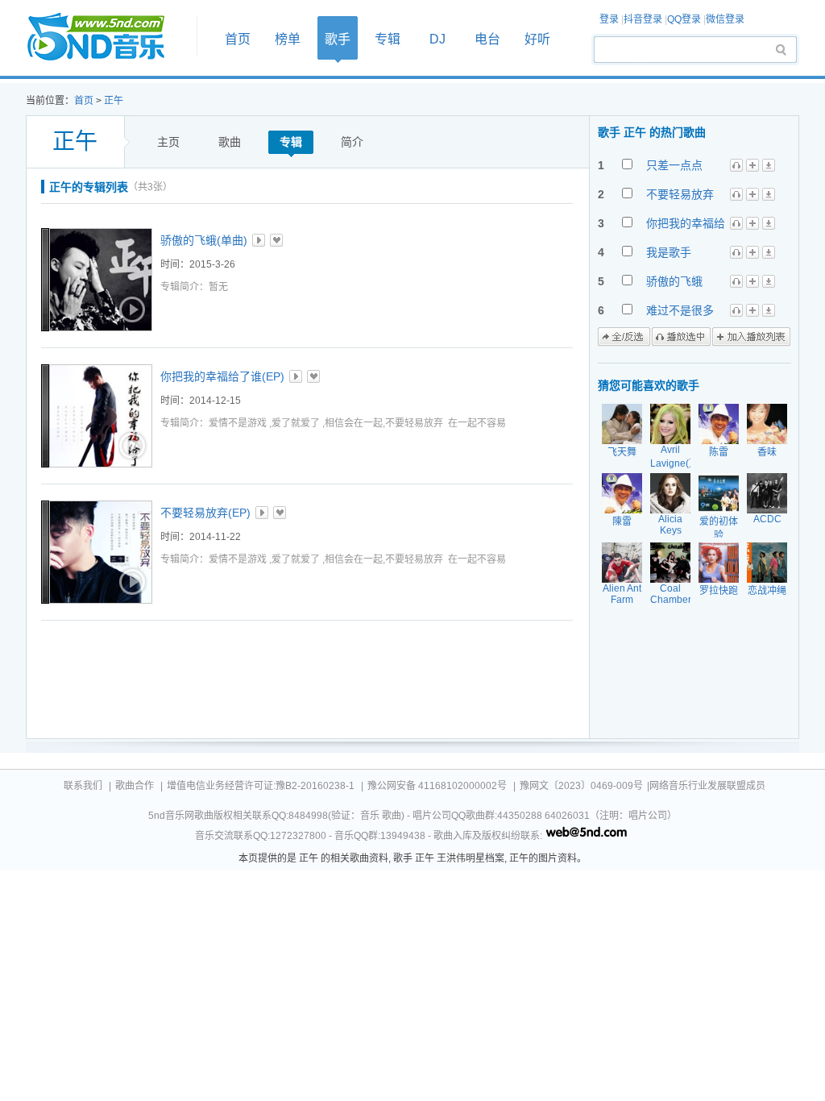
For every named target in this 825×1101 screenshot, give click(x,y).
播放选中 (681, 337)
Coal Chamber (670, 594)
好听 (537, 39)
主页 (168, 141)
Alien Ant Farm (622, 594)
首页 (106, 37)
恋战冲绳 (767, 590)
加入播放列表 (751, 337)
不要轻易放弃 (680, 194)
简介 (352, 141)
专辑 (387, 39)
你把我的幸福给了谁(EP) (222, 376)
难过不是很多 (680, 310)
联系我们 (83, 785)
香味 (767, 452)
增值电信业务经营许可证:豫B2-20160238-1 (260, 785)
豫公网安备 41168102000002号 (437, 785)
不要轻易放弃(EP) (205, 512)
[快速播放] (130, 309)
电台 (487, 39)
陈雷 (718, 452)
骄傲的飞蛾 (674, 281)
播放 (258, 240)
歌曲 (229, 141)
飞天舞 (621, 452)
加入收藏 (276, 240)
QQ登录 (684, 19)
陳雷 (622, 521)
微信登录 (725, 19)
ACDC (767, 519)
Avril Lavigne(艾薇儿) (674, 463)
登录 (609, 19)
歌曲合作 (134, 785)
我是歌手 (668, 252)
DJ (437, 39)
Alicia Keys (670, 524)
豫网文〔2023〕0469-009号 (581, 785)
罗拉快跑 (718, 590)
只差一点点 (674, 165)
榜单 (288, 39)
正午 (113, 100)
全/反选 (624, 337)
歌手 (337, 39)
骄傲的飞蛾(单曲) (203, 240)
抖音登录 (643, 19)
